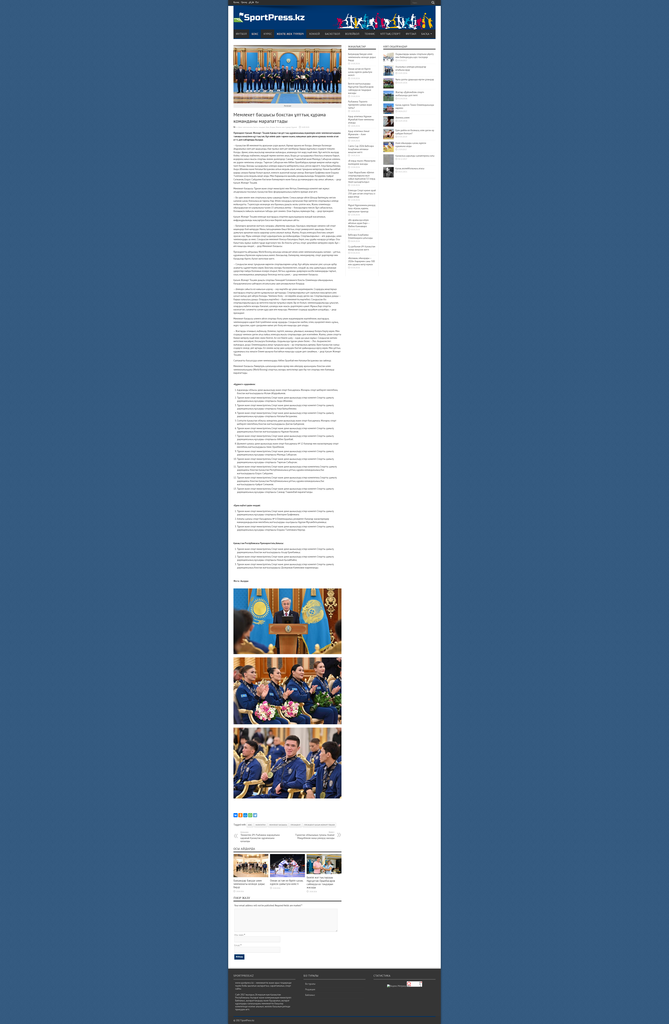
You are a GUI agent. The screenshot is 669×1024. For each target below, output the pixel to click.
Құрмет (294, 127)
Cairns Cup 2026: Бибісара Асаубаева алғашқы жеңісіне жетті (361, 149)
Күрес (268, 34)
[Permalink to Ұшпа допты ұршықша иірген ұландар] (388, 87)
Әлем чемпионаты (245, 127)
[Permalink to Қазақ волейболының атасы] (388, 176)
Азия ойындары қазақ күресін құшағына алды (410, 145)
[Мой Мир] (245, 815)
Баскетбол (332, 34)
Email (237, 945)
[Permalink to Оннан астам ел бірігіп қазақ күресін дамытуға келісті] (287, 876)
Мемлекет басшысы (278, 825)
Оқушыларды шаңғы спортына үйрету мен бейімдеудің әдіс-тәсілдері (414, 56)
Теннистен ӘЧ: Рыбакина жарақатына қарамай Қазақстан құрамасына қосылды (260, 837)
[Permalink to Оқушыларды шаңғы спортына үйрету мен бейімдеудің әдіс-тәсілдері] (388, 62)
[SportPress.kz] (270, 20)
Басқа (425, 34)
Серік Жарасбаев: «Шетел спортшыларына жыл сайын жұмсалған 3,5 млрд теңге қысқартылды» (361, 177)
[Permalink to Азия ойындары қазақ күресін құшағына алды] (388, 151)
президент (296, 825)
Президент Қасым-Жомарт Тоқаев (319, 825)
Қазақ (236, 2)
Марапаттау (261, 825)
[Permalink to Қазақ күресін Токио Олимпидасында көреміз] (388, 113)
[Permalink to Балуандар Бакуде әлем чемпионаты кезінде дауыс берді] (250, 876)
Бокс (255, 34)
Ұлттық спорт (390, 34)
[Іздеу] (433, 2)
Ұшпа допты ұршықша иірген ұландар (415, 79)
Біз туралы (310, 983)
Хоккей (314, 34)
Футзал (411, 34)
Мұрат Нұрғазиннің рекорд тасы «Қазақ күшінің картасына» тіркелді (361, 208)
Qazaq (244, 2)
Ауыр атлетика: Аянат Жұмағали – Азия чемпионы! (359, 134)
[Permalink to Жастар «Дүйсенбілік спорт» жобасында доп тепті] (388, 100)
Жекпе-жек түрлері (290, 34)
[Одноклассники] (240, 815)
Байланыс (310, 995)
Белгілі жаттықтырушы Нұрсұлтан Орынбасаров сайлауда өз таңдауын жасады (321, 882)
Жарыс (272, 127)
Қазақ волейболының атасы (409, 168)
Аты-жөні (239, 934)
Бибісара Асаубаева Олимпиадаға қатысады (360, 236)
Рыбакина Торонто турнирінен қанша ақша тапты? (360, 104)
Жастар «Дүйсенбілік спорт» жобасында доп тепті (409, 94)
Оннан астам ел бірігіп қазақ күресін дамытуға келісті (286, 882)
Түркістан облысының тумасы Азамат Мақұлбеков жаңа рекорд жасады (314, 835)
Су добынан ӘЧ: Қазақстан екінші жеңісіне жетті (361, 248)
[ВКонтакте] (235, 815)
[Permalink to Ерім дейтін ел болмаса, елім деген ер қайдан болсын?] (388, 138)
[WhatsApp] (250, 815)
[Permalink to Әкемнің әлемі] (388, 125)
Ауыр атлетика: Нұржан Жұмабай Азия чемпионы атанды (361, 119)
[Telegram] (255, 815)
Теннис (369, 34)
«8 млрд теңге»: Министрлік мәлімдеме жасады (361, 162)
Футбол (241, 34)
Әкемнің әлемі (402, 117)
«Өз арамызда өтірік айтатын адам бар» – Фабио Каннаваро (359, 223)
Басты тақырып (259, 127)
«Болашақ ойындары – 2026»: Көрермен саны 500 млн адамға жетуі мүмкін (361, 261)
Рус (257, 2)
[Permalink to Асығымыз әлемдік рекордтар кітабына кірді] (388, 74)
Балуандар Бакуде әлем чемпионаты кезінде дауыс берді (249, 884)
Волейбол (352, 34)
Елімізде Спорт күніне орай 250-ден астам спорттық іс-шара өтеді (362, 193)
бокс (250, 825)
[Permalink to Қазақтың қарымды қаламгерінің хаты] (388, 163)
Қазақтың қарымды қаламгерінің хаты (415, 155)
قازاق (251, 2)
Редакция (310, 989)
